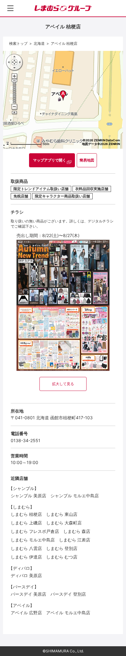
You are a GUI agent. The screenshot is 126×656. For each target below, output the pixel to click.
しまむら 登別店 (61, 548)
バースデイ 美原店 (28, 594)
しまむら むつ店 (61, 556)
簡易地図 (87, 160)
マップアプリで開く (49, 160)
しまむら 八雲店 (26, 548)
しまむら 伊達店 (26, 556)
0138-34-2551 (25, 440)
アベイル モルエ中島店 (68, 612)
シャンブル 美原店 (28, 495)
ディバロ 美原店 (26, 575)
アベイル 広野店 (26, 612)
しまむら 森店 (76, 531)
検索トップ (18, 43)
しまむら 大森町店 (64, 522)
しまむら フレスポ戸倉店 (35, 531)
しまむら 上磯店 (26, 522)
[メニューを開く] (10, 8)
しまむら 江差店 (74, 539)
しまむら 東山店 (61, 514)
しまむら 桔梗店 (26, 514)
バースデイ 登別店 (68, 594)
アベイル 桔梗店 (64, 43)
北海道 (39, 43)
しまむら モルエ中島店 (33, 539)
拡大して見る (63, 383)
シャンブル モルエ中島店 (74, 495)
